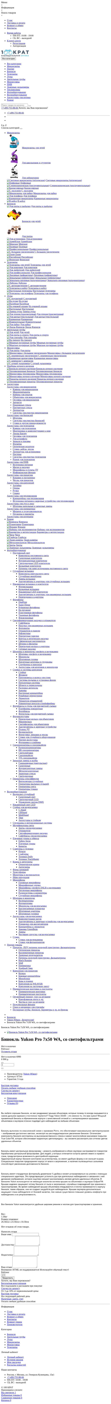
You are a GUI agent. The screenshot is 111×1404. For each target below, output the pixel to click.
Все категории (14, 63)
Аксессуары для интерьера (20, 516)
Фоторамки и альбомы (29, 742)
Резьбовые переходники (30, 695)
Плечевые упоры (26, 843)
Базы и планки (25, 981)
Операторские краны (28, 864)
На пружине (24, 610)
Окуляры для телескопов (25, 436)
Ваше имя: (6, 1234)
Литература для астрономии (26, 451)
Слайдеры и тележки (23, 849)
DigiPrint (22, 602)
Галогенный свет (26, 797)
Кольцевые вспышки (28, 589)
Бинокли (11, 71)
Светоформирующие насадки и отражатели (34, 620)
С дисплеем (27, 190)
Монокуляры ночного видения (55, 376)
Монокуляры (13, 82)
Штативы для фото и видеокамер (34, 654)
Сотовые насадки (27, 649)
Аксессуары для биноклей (20, 415)
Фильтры (17, 444)
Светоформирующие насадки (33, 833)
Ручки (16, 490)
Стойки (22, 672)
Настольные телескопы (44, 291)
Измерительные (33, 322)
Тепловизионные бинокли (49, 371)
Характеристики (15, 1100)
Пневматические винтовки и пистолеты (32, 989)
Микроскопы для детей (33, 147)
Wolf (20, 963)
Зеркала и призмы (21, 441)
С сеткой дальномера (40, 363)
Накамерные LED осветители (33, 592)
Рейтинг (5, 1272)
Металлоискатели (36, 542)
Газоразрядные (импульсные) (32, 763)
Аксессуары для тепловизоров (22, 496)
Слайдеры (23, 854)
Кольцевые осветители (29, 566)
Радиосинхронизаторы (29, 747)
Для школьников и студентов (36, 162)
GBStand (22, 812)
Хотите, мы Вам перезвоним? (33, 108)
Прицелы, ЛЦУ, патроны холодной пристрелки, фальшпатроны (44, 947)
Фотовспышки (25, 586)
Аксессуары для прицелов (20, 475)
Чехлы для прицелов (23, 480)
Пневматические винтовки (31, 991)
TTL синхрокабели (27, 758)
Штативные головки (28, 913)
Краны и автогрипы (23, 862)
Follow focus (24, 841)
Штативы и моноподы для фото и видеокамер (35, 651)
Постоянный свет (21, 553)
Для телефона (30, 196)
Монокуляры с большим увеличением (66, 353)
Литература (18, 410)
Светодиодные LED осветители (34, 563)
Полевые (23, 246)
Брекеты (22, 846)
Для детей (24, 332)
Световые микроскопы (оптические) (64, 180)
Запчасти (17, 402)
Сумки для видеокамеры (30, 939)
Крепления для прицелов (25, 971)
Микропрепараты (21, 392)
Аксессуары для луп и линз (20, 503)
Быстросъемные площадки (31, 908)
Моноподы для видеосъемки (32, 906)
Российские (27, 257)
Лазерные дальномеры (18, 87)
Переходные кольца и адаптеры (34, 646)
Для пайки (25, 324)
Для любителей (32, 270)
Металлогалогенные (28, 771)
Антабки (17, 485)
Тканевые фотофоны (28, 615)
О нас (10, 20)
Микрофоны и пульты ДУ (25, 470)
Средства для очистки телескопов (29, 457)
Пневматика (24, 965)
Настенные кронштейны (30, 693)
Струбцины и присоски (30, 664)
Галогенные (24, 766)
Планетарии (28, 524)
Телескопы (12, 74)
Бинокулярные (31, 188)
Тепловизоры (13, 89)
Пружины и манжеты (23, 514)
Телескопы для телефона (46, 293)
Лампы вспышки (26, 579)
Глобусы (22, 537)
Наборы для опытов (22, 394)
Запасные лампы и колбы (25, 760)
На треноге (26, 340)
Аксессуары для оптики (18, 97)
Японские (24, 259)
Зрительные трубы (16, 79)
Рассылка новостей (16, 1365)
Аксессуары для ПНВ (17, 462)
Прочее (10, 69)
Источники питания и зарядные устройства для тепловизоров (43, 501)
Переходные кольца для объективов (36, 719)
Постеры (17, 454)
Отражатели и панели (29, 631)
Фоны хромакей (21, 869)
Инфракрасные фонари (24, 472)
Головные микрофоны (29, 882)
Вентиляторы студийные (30, 781)
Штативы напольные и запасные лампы (32, 506)
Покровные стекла (22, 405)
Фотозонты (24, 628)
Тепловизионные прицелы (49, 381)
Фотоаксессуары (21, 716)
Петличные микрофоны (30, 890)
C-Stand (22, 810)
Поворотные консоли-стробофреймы (36, 703)
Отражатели (24, 830)
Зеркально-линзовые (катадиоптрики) (66, 280)
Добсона (22, 283)
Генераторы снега (27, 786)
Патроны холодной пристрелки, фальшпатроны (42, 958)
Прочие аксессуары (28, 740)
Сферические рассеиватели (31, 641)
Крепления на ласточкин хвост (33, 986)
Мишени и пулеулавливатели (27, 511)
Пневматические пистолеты (32, 994)
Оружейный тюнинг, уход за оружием (31, 997)
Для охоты (25, 350)
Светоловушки (25, 753)
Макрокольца (25, 721)
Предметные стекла (22, 407)
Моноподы (23, 656)
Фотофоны (18, 599)
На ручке (23, 301)
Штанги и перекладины (30, 685)
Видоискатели (25, 732)
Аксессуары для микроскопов (21, 387)
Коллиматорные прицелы (31, 952)
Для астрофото (20, 438)
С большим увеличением (47, 252)
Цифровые (25, 183)
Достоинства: (7, 1245)
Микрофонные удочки (29, 885)
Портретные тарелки (28, 636)
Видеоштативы (26, 900)
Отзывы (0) (12, 1103)
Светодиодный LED (28, 799)
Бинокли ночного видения (49, 368)
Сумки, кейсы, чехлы (23, 449)
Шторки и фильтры (28, 644)
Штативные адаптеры (29, 911)
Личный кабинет (15, 1357)
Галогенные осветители (30, 558)
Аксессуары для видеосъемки (27, 916)
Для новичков (30, 267)
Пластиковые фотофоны (30, 612)
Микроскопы (13, 66)
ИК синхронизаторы (28, 750)
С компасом (27, 361)
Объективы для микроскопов (27, 397)
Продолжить (7, 1278)
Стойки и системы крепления (27, 669)
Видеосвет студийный (24, 794)
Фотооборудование (16, 92)
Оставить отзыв (9, 1051)
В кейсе (21, 201)
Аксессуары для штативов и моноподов (38, 667)
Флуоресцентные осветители (32, 560)
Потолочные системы (29, 682)
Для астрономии (34, 239)
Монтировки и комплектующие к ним (31, 431)
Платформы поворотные (30, 708)
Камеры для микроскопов (25, 389)
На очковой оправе (38, 306)
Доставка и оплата (16, 23)
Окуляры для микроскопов (26, 400)
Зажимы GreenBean (28, 929)
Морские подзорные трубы (50, 345)
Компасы (23, 522)
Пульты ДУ (24, 729)
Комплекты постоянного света (33, 555)
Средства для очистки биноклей (29, 420)
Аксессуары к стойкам (29, 820)
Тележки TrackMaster (28, 859)
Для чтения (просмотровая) (50, 314)
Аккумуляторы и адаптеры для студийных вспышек (44, 581)
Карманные (27, 319)
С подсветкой (30, 298)
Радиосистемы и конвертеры (32, 893)
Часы (17, 535)
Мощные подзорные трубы (50, 342)
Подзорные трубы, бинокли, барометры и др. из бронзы (40, 1009)
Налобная (24, 304)
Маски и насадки (21, 467)
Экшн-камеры (31, 540)
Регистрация (19, 43)
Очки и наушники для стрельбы (28, 1007)
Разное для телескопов (24, 459)
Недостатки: (7, 1255)
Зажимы (22, 690)
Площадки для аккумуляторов (33, 924)
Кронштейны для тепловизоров (28, 498)
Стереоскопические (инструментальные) (70, 185)
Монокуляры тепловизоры (49, 374)
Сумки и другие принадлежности (29, 423)
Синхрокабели (25, 755)
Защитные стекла (27, 773)
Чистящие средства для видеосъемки (36, 934)
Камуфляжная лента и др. (31, 999)
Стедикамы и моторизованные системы (32, 823)
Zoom (18, 254)
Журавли (22, 675)
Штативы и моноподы (24, 898)
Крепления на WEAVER (30, 984)
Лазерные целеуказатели (30, 955)
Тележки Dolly (25, 856)
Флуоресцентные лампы (30, 768)
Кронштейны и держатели (31, 926)
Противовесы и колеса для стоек (34, 677)
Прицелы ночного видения (50, 379)
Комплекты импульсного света (33, 573)
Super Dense (24, 605)
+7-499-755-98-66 (15, 113)
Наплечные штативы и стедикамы (35, 662)
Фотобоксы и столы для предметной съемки (34, 706)
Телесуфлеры (19, 872)
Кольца (22, 973)
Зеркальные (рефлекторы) (48, 278)
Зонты (19, 545)
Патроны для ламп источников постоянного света (43, 568)
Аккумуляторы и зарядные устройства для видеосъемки (46, 921)
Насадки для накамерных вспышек (35, 625)
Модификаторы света (23, 825)
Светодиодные (25, 776)
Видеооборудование (17, 95)
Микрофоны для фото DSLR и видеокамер (39, 887)
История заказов (15, 1359)
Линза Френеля (32, 327)
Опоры (16, 488)
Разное (10, 100)
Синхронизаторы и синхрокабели (29, 745)
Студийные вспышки (23, 571)
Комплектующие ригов (29, 919)
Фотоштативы (25, 903)
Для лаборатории (30, 177)
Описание (12, 1098)
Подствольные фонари (24, 1004)
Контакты (12, 28)
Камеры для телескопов (24, 428)
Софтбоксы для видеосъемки (32, 836)
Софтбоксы (24, 623)
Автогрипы (24, 867)
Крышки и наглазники (24, 477)
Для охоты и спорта (39, 335)
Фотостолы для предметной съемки (36, 714)
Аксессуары (13, 384)
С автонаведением (37, 285)
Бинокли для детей (31, 221)
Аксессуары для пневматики (21, 509)
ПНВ (9, 84)
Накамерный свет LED (24, 804)
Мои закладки (14, 1362)
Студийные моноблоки (29, 576)
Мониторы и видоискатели (26, 875)
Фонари (21, 527)
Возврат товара (14, 1322)
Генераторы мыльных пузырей (33, 784)
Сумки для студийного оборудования (36, 737)
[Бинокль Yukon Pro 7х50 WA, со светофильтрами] (32, 1032)
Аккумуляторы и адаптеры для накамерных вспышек (44, 594)
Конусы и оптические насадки (33, 638)
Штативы (17, 418)
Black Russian (25, 960)
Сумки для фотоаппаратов (31, 942)
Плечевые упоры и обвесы (26, 838)
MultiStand (23, 815)
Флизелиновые (25, 618)
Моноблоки (24, 978)
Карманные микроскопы (46, 198)
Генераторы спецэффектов (26, 778)
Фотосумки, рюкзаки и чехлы (33, 734)
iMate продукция (21, 877)
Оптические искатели (23, 446)
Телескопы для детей (40, 265)
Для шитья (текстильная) (46, 316)
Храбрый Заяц (25, 968)
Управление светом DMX (31, 802)
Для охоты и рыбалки (41, 206)
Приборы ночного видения (20, 366)
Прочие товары (14, 945)
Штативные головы (28, 659)
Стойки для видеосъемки (25, 807)
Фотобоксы (24, 711)
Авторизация (19, 46)
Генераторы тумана (28, 789)
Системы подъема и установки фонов (37, 680)
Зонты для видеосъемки (30, 828)
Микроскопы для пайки (45, 193)
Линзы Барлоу (20, 433)
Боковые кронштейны (29, 976)
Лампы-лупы (29, 311)
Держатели (23, 698)
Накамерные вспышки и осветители (31, 584)
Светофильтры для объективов (33, 724)
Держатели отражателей (30, 701)
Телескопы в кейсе (37, 288)
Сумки (16, 937)
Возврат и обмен (15, 25)
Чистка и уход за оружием (31, 1002)
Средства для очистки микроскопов (30, 413)
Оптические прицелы (29, 950)
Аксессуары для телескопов (20, 426)
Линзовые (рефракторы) (46, 275)
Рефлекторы (24, 633)
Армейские (26, 241)
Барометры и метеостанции (50, 532)
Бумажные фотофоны (29, 607)
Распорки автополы (28, 688)
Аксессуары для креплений (20, 483)
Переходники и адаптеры (31, 597)
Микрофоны (19, 880)
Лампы (21, 932)
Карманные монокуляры (46, 358)
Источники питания (23, 464)
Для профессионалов (40, 272)
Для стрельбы (30, 337)
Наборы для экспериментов (50, 529)
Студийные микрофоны (30, 895)
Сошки (16, 493)
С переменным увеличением (52, 355)
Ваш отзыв (6, 1267)
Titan (20, 817)
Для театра (27, 236)
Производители (14, 1324)
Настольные (28, 309)
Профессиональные (39, 249)
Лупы (10, 76)
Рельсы (22, 851)
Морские (23, 244)
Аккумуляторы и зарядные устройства (37, 727)
